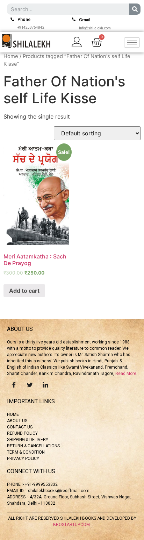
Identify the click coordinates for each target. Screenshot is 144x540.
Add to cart (24, 290)
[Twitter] (29, 384)
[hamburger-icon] (132, 42)
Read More (125, 373)
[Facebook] (14, 384)
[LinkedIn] (45, 384)
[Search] (135, 9)
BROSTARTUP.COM (72, 524)
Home (10, 56)
